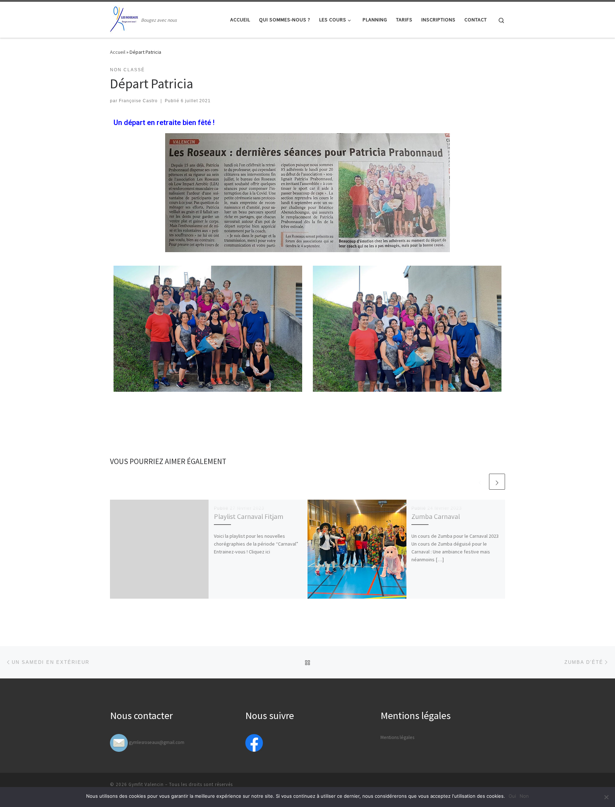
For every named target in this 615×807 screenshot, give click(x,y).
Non (524, 796)
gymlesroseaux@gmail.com (156, 742)
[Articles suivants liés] (497, 482)
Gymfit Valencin (146, 784)
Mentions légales (397, 737)
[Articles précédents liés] (480, 482)
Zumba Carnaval (435, 516)
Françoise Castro (138, 100)
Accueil (117, 52)
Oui (512, 796)
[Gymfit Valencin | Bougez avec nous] (124, 18)
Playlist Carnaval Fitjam (248, 516)
